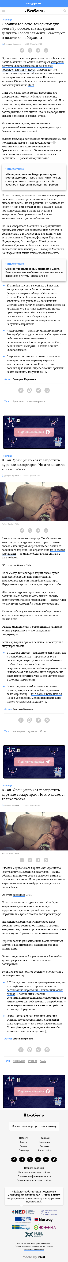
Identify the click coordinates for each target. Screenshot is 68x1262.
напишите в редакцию (34, 1249)
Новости (23, 1138)
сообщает (19, 565)
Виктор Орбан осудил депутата (26, 334)
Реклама (44, 1146)
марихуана (19, 731)
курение (32, 731)
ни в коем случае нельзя (46, 694)
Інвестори (44, 1142)
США (43, 731)
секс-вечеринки (36, 401)
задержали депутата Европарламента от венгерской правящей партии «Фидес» (33, 66)
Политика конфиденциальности (34, 1176)
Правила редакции (34, 1168)
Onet (31, 85)
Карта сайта (44, 1150)
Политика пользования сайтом (34, 1172)
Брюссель (18, 401)
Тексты (23, 1142)
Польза (23, 1146)
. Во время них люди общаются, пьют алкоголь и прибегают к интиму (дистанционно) (34, 272)
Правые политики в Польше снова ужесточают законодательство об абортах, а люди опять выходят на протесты (33, 179)
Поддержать (34, 3)
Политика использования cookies (34, 1180)
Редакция (45, 1138)
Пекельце (23, 1150)
